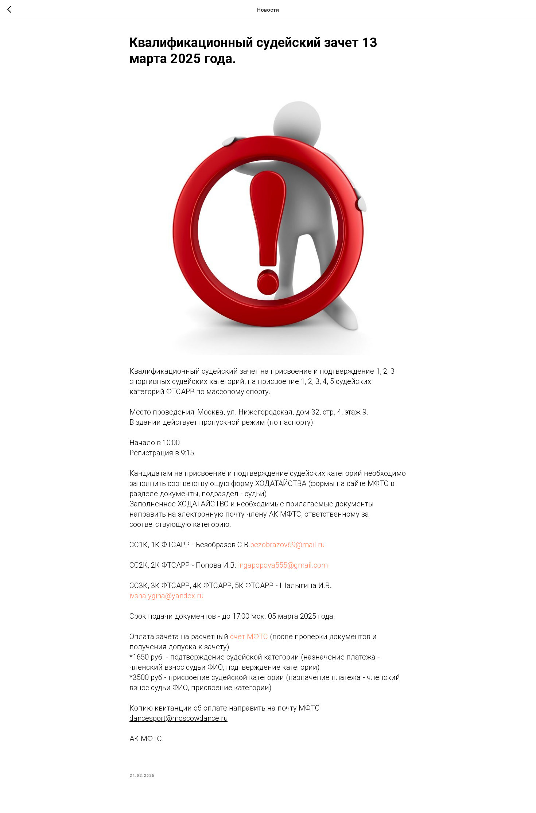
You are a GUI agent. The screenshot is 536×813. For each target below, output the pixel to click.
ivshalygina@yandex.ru (166, 595)
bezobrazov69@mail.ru (287, 544)
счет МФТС (249, 636)
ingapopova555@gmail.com (283, 565)
